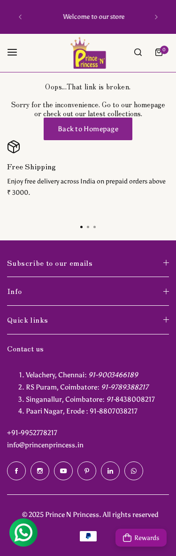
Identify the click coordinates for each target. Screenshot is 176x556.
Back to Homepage (88, 129)
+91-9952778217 (32, 433)
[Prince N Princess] (88, 52)
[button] (20, 17)
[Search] (138, 52)
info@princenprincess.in (45, 445)
